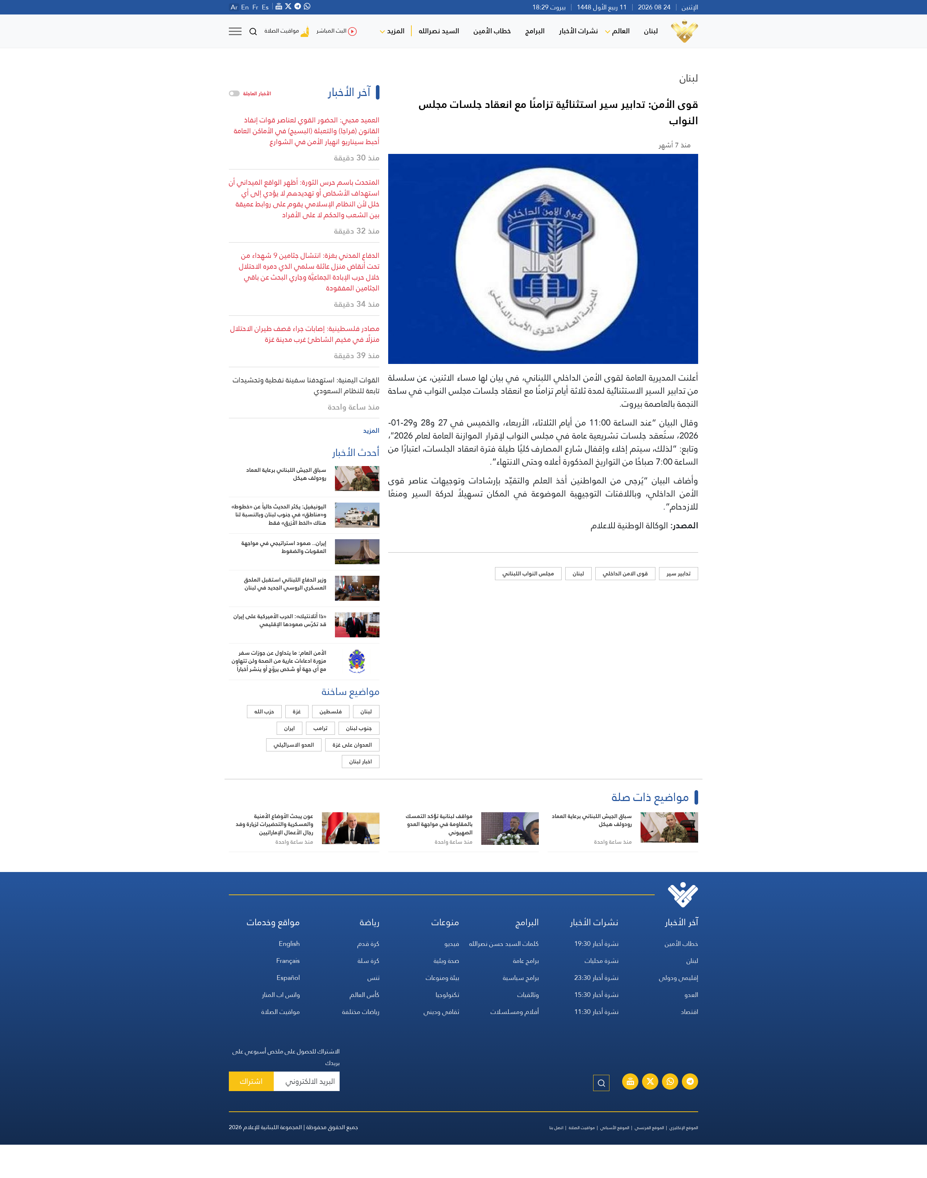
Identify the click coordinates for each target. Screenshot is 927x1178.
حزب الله (264, 711)
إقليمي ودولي (678, 978)
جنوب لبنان (359, 728)
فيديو (451, 943)
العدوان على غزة (352, 744)
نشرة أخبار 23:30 (596, 978)
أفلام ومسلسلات (515, 1012)
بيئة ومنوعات (442, 978)
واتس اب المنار (281, 995)
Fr (255, 7)
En (245, 7)
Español (288, 978)
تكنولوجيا (447, 995)
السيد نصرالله (439, 31)
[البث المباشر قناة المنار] (630, 1082)
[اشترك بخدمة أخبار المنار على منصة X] (650, 1082)
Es (265, 7)
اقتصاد (689, 1012)
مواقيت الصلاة (282, 30)
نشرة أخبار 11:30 (596, 1012)
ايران (289, 728)
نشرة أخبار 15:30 (596, 995)
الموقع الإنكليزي (684, 1128)
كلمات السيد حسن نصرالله (504, 943)
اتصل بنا (556, 1128)
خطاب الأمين (492, 31)
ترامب (320, 728)
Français (288, 961)
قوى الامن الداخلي (625, 573)
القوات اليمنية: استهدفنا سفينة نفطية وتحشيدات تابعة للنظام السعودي (306, 385)
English (289, 943)
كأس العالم (364, 995)
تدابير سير (679, 573)
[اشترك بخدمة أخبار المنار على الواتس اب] (670, 1082)
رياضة (369, 922)
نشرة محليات (601, 961)
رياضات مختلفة (360, 1012)
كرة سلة (368, 961)
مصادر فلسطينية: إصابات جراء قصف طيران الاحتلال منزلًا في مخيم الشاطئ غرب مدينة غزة (304, 334)
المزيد (395, 31)
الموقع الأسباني (614, 1128)
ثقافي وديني (441, 1012)
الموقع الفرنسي (649, 1128)
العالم (621, 31)
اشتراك (251, 1081)
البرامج (535, 31)
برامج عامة (526, 961)
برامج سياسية (521, 978)
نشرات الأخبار (578, 31)
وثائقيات (528, 995)
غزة (297, 711)
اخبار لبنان (360, 761)
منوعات (445, 922)
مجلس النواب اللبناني (528, 573)
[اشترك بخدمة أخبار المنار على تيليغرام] (690, 1082)
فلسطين (331, 711)
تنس (373, 978)
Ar (234, 7)
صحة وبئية (446, 961)
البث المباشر (331, 30)
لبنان (651, 31)
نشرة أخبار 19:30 (596, 943)
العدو (691, 995)
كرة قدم (368, 943)
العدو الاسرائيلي (294, 744)
